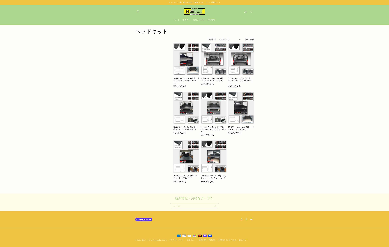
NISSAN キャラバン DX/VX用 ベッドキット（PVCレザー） (186, 128)
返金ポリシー (191, 240)
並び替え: (212, 39)
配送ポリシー (243, 240)
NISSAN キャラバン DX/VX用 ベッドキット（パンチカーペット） (213, 129)
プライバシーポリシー (177, 240)
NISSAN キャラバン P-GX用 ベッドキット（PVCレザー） (213, 79)
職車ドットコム (147, 240)
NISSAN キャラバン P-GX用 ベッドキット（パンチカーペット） (240, 80)
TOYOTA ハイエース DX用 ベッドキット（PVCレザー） (186, 177)
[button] (138, 11)
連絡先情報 (203, 240)
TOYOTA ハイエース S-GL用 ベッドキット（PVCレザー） (241, 128)
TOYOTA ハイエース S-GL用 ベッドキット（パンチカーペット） (186, 80)
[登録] (215, 206)
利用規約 (212, 240)
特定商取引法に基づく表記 (227, 240)
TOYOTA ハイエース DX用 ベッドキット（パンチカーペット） (213, 177)
